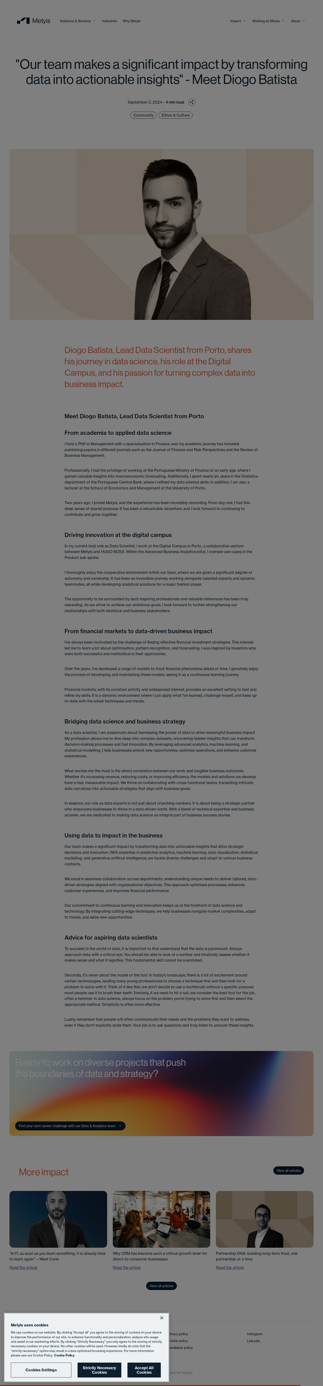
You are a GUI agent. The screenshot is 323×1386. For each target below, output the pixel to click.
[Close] (162, 1318)
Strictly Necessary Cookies (99, 1370)
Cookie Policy (64, 1355)
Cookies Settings (41, 1370)
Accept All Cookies (144, 1370)
